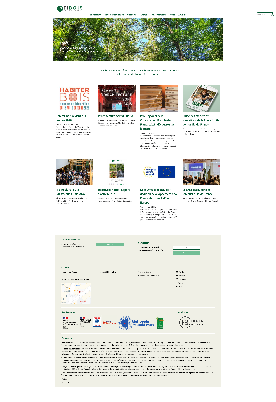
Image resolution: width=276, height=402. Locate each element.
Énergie (144, 15)
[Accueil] (72, 9)
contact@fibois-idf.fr (108, 272)
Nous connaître (96, 15)
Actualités (182, 15)
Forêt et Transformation (114, 15)
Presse (172, 15)
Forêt (64, 42)
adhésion (110, 245)
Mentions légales (144, 272)
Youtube (182, 286)
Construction (132, 15)
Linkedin (181, 275)
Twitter (181, 272)
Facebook (182, 283)
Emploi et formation (158, 15)
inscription (186, 253)
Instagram (182, 279)
